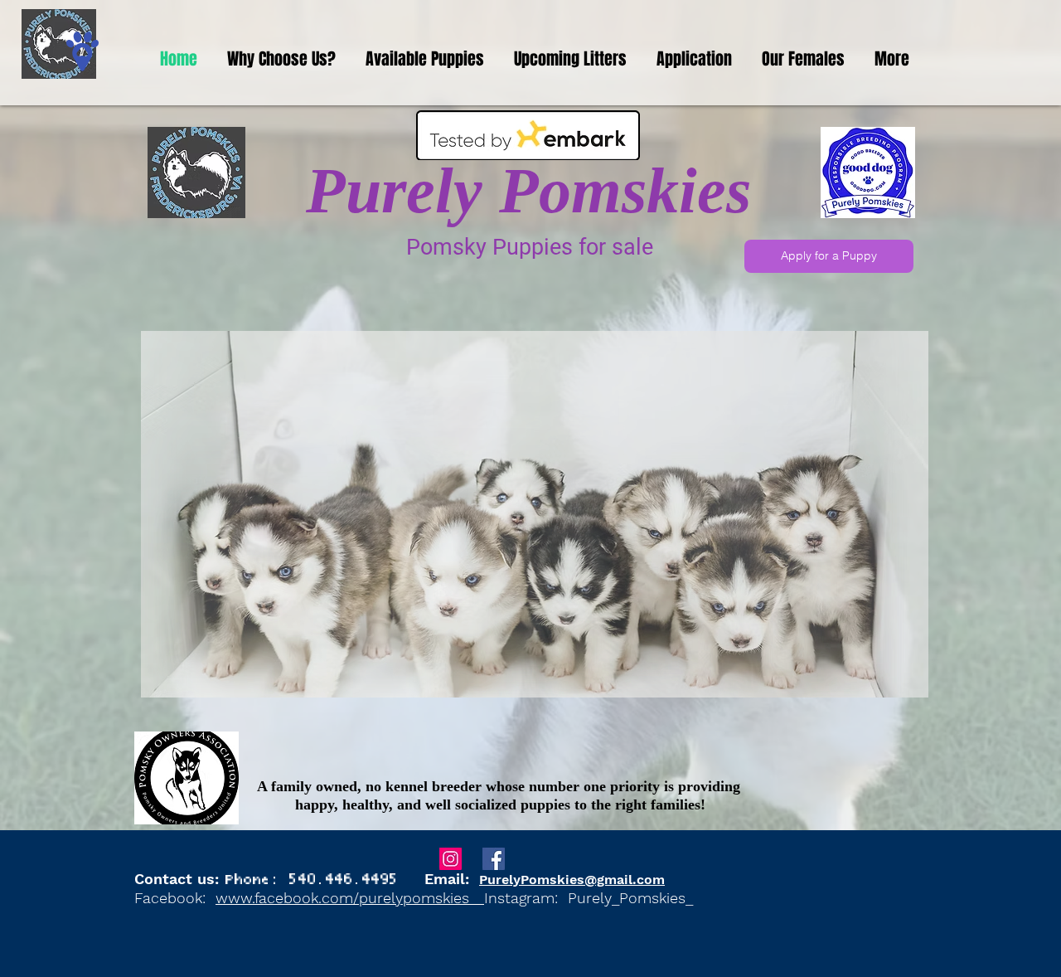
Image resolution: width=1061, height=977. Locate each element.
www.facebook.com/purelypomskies (350, 898)
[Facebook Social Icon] (493, 859)
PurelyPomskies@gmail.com (572, 879)
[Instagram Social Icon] (450, 859)
